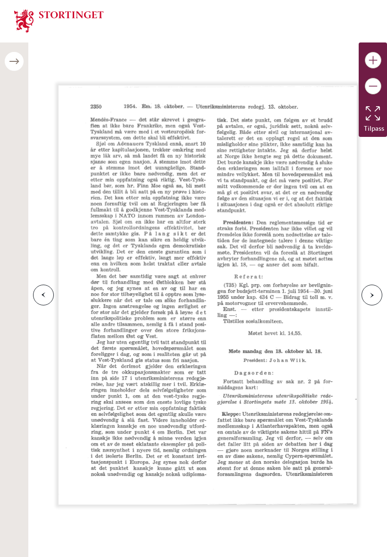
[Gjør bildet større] (373, 60)
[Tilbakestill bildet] (372, 113)
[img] (59, 20)
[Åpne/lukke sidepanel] (14, 61)
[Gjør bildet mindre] (373, 86)
